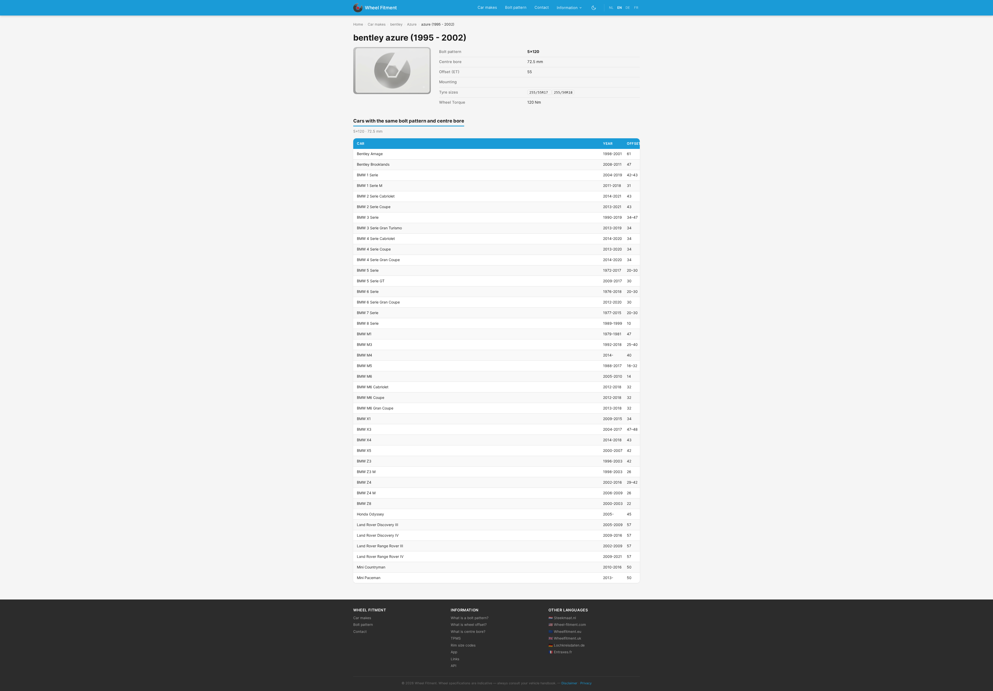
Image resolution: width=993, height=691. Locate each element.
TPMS (456, 638)
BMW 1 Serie (367, 175)
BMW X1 (364, 418)
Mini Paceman (368, 577)
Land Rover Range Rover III (380, 546)
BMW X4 (364, 440)
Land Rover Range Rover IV (380, 556)
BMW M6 (364, 376)
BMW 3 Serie (368, 217)
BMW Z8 (364, 503)
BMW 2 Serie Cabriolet (376, 196)
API (453, 666)
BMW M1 (364, 334)
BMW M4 (364, 355)
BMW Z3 (364, 461)
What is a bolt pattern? (469, 618)
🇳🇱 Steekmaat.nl (562, 618)
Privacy (586, 683)
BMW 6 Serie (368, 291)
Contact (542, 7)
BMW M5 (364, 365)
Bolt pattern (515, 7)
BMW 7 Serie (367, 312)
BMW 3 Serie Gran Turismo (379, 228)
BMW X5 (364, 450)
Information (567, 7)
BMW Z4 (364, 482)
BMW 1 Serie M (369, 185)
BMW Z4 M (366, 493)
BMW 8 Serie (368, 323)
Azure (412, 24)
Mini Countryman (371, 567)
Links (455, 659)
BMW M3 (364, 344)
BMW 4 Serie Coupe (374, 249)
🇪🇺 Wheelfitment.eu (564, 631)
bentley (396, 24)
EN (619, 8)
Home (358, 24)
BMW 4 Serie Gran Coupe (378, 259)
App (454, 652)
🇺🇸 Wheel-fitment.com (567, 624)
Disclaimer (569, 683)
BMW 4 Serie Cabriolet (376, 238)
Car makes (487, 7)
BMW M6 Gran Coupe (375, 408)
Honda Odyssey (370, 514)
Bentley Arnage (370, 153)
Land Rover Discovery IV (377, 535)
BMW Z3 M (366, 471)
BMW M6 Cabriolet (372, 387)
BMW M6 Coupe (370, 397)
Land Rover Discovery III (377, 524)
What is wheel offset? (469, 624)
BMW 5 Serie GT (371, 281)
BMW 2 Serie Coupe (373, 206)
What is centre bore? (468, 631)
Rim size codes (463, 645)
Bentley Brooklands (373, 164)
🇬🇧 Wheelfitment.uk (564, 638)
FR (636, 8)
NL (611, 8)
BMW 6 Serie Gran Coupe (378, 302)
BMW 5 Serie (368, 270)
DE (628, 8)
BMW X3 (364, 429)
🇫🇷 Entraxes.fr (560, 652)
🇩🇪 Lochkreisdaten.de (566, 645)
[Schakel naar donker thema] (594, 8)
